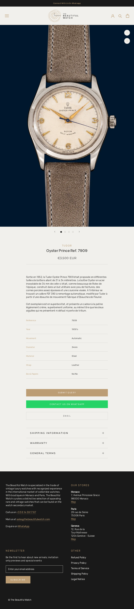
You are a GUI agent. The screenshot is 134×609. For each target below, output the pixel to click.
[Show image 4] (73, 232)
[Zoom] (127, 33)
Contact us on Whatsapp (67, 404)
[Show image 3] (69, 232)
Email (67, 415)
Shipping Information (49, 433)
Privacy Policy (78, 562)
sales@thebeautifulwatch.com (33, 519)
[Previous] (54, 231)
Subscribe (18, 579)
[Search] (120, 16)
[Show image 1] (61, 232)
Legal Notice (78, 579)
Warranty (38, 443)
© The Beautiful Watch (19, 599)
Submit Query (67, 392)
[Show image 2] (65, 232)
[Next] (79, 231)
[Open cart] (127, 16)
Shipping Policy (79, 573)
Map (73, 501)
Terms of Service (80, 568)
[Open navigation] (7, 15)
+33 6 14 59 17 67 (26, 512)
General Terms (43, 453)
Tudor (67, 245)
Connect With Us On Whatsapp (67, 3)
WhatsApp (23, 526)
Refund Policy (78, 557)
